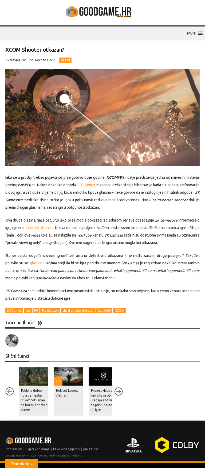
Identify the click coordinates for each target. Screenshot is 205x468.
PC (36, 310)
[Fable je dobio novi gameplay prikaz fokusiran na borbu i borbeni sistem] (33, 376)
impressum (14, 449)
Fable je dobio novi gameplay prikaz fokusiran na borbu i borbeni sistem (34, 400)
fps (28, 310)
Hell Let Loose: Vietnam (67, 393)
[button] (191, 33)
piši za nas (90, 449)
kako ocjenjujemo (66, 449)
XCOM (119, 310)
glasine (36, 263)
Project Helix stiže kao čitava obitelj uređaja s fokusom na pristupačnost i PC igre (104, 400)
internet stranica (39, 228)
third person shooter (78, 310)
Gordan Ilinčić (45, 60)
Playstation (50, 310)
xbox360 (104, 310)
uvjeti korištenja (38, 449)
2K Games (14, 310)
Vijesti (65, 60)
